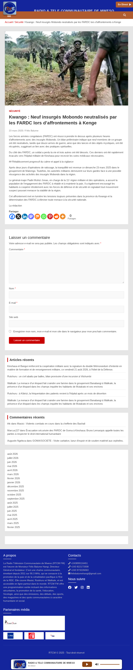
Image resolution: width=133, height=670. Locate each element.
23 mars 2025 (16, 130)
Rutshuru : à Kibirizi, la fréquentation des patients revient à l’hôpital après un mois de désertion (56, 393)
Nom (12, 288)
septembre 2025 (15, 498)
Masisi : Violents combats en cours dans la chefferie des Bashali (51, 423)
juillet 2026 (12, 458)
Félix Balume (31, 130)
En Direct (123, 4)
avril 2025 (12, 519)
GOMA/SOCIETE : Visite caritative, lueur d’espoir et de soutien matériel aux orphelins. (77, 440)
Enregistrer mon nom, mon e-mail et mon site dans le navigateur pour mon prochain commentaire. (65, 331)
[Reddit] (56, 216)
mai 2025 (12, 515)
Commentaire (17, 249)
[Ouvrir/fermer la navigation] (9, 15)
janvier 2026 (13, 482)
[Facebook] (12, 216)
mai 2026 (12, 466)
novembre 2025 (15, 490)
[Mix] (37, 216)
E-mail (13, 302)
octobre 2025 (14, 494)
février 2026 (13, 478)
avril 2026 (12, 470)
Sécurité (14, 111)
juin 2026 (12, 462)
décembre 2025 (15, 486)
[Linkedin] (25, 216)
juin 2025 (12, 510)
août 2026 (12, 453)
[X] (18, 216)
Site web (13, 317)
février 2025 (13, 527)
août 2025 (12, 502)
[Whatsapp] (44, 216)
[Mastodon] (31, 216)
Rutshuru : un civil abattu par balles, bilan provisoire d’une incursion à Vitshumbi (49, 376)
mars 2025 (13, 523)
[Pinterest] (50, 216)
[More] (63, 216)
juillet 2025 (12, 506)
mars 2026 (13, 474)
